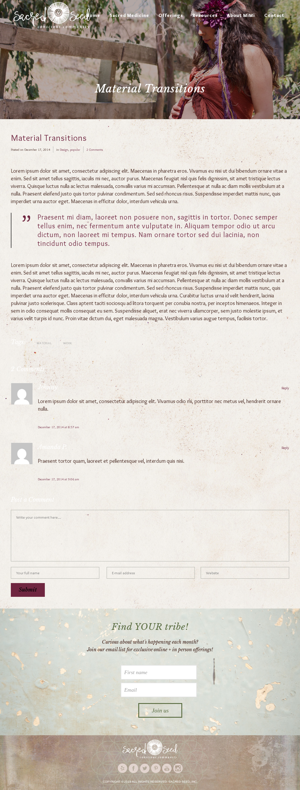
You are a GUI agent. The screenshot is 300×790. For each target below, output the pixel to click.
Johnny (47, 387)
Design (64, 150)
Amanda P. (52, 446)
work (67, 343)
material (44, 343)
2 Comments (94, 150)
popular (75, 150)
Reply (285, 388)
